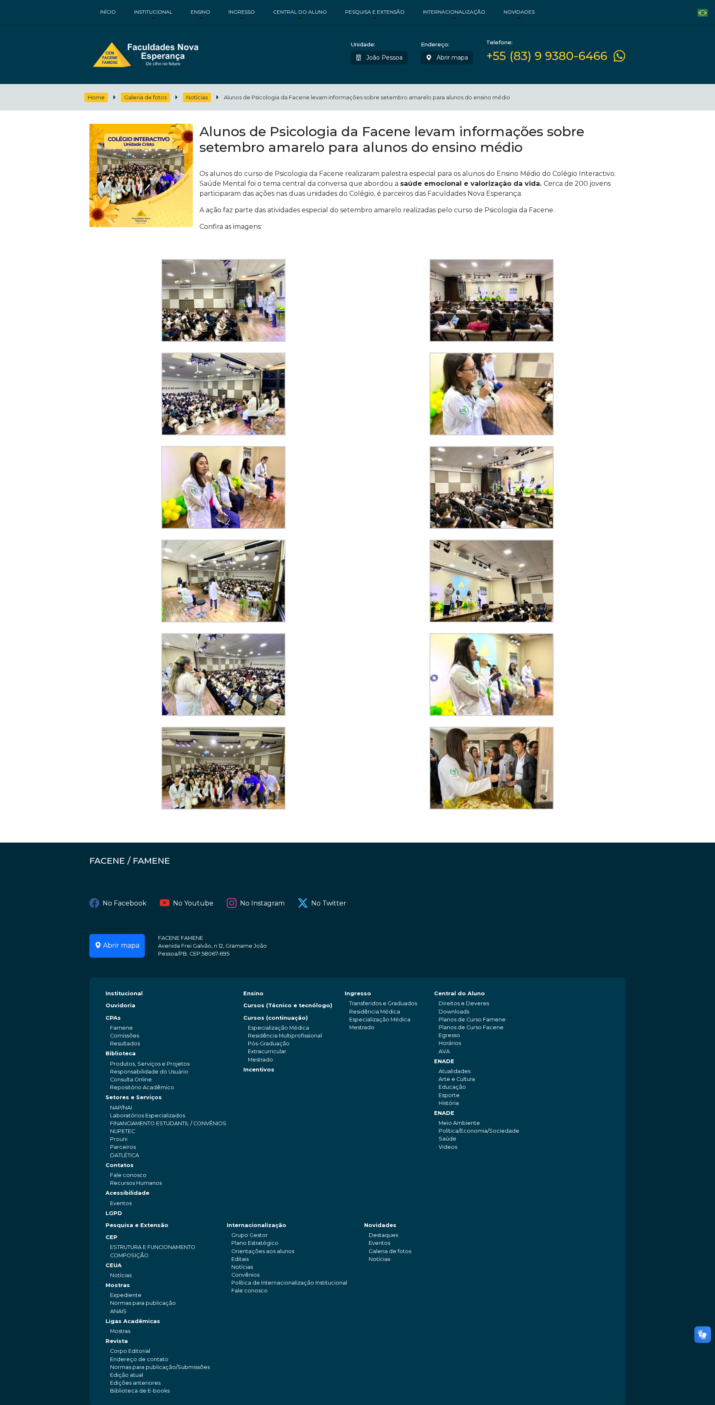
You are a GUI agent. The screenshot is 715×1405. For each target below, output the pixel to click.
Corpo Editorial (130, 1351)
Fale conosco (128, 1175)
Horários (450, 1043)
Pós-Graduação (269, 1043)
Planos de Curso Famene (472, 1019)
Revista (117, 1341)
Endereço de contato (139, 1359)
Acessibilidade (127, 1193)
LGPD (114, 1213)
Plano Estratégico (254, 1243)
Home (96, 97)
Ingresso (241, 12)
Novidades (519, 12)
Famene (121, 1028)
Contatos (120, 1165)
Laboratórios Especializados (147, 1115)
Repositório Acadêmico (142, 1087)
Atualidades (454, 1071)
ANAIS (118, 1311)
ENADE (444, 1061)
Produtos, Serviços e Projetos (150, 1064)
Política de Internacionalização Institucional (289, 1283)
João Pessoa (384, 57)
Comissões (124, 1036)
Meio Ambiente (459, 1123)
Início (108, 12)
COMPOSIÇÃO (129, 1255)
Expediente (126, 1295)
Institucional (153, 12)
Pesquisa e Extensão (375, 12)
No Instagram (262, 903)
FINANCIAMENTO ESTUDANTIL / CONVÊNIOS (168, 1123)
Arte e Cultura (457, 1079)
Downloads (454, 1012)
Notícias (197, 97)
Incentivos (258, 1069)
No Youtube (193, 903)
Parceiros (123, 1147)
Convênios (245, 1275)
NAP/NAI (121, 1108)
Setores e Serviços (134, 1097)
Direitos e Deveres (464, 1003)
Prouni (118, 1139)
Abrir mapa (451, 57)
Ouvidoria (120, 1005)
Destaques (383, 1235)
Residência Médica (374, 1012)
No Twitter (328, 903)
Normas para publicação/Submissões (160, 1367)
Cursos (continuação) (275, 1018)
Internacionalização (454, 12)
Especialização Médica (278, 1028)
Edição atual (126, 1375)
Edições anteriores (135, 1383)
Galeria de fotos (145, 97)
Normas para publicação (143, 1303)
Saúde (447, 1139)
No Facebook (124, 903)
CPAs (113, 1018)
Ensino (200, 12)
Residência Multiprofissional (285, 1036)
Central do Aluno (300, 12)
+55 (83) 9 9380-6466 (546, 56)
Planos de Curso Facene (471, 1027)
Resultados (125, 1043)
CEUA (114, 1265)
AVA (444, 1051)
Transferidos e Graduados (383, 1003)
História (449, 1103)
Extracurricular (267, 1051)
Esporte (449, 1095)
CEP (112, 1237)
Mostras (118, 1285)
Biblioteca (121, 1053)
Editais (240, 1259)
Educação (452, 1087)
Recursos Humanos (136, 1183)
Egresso (449, 1035)
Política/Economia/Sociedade (479, 1131)
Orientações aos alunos (262, 1251)
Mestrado (260, 1060)
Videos (448, 1147)
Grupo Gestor (249, 1235)
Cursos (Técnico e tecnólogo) (287, 1005)
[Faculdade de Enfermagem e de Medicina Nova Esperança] (145, 53)
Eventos (121, 1203)
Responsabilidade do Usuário (149, 1072)
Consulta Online (131, 1079)
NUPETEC (122, 1131)
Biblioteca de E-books (140, 1391)
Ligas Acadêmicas (133, 1321)
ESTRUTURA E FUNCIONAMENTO (152, 1247)
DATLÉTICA (124, 1155)
